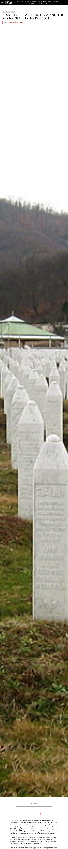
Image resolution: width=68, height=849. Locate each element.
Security (32, 3)
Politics (56, 1)
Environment (42, 1)
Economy (28, 1)
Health (50, 1)
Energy (34, 1)
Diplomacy (20, 1)
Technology (40, 3)
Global (5, 11)
